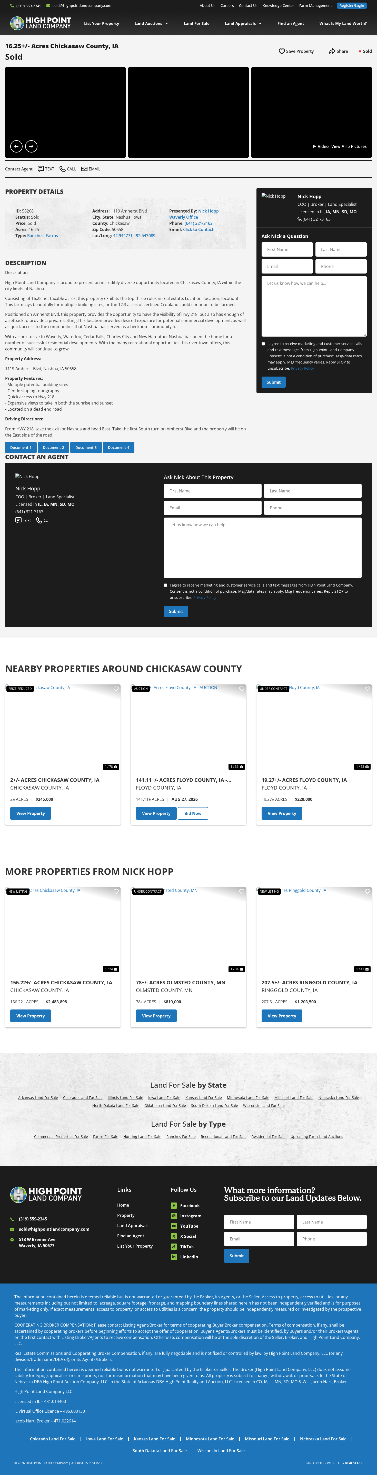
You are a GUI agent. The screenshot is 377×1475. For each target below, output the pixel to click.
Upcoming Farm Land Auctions (317, 1136)
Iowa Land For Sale (164, 1097)
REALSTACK (354, 1463)
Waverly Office (183, 217)
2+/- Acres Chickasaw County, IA (55, 779)
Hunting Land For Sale (142, 1136)
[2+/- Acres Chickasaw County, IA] (63, 727)
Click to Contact (198, 229)
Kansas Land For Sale (203, 1097)
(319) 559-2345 (28, 5)
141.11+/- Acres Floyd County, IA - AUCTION (181, 780)
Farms (52, 235)
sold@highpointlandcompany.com (82, 5)
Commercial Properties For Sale (61, 1136)
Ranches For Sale (181, 1136)
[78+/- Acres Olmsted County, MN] (188, 930)
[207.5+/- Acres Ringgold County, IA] (314, 930)
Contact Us (248, 5)
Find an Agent (290, 23)
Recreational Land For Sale (223, 1136)
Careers (227, 5)
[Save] (116, 689)
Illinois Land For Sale (125, 1097)
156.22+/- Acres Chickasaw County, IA (61, 982)
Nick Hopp (208, 211)
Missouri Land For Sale (293, 1097)
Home (123, 1205)
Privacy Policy (302, 368)
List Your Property (101, 23)
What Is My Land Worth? (343, 23)
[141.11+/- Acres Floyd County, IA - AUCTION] (188, 727)
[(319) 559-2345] (12, 5)
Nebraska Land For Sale (339, 1097)
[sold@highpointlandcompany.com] (48, 5)
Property (126, 1215)
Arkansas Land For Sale (38, 1097)
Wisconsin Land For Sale (264, 1105)
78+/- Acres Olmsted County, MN (180, 982)
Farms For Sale (105, 1136)
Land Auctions (148, 23)
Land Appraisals (240, 23)
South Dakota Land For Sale (214, 1105)
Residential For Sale (268, 1136)
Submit (274, 382)
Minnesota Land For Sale (248, 1097)
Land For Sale (197, 23)
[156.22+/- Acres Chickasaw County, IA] (63, 930)
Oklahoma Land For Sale (165, 1105)
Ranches (35, 235)
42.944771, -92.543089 (134, 235)
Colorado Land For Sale (83, 1097)
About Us (207, 5)
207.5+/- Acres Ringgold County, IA (310, 982)
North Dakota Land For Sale (115, 1105)
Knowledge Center (278, 5)
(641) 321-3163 (199, 223)
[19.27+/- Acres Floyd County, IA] (314, 727)
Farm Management (315, 5)
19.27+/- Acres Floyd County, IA (304, 779)
